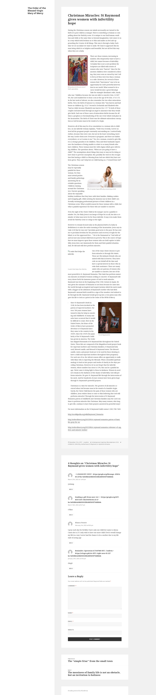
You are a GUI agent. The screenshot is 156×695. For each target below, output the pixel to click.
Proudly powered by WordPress (78, 691)
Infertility (77, 444)
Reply (71, 489)
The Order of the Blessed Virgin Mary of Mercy (37, 10)
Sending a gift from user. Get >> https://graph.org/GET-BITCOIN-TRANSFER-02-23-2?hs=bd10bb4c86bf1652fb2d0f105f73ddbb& (93, 499)
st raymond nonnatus (103, 444)
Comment (72, 586)
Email (70, 621)
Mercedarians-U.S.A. (113, 442)
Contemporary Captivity (98, 442)
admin (87, 442)
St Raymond (92, 444)
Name (70, 613)
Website (71, 630)
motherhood (85, 444)
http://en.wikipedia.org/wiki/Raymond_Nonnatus (85, 414)
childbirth (71, 444)
